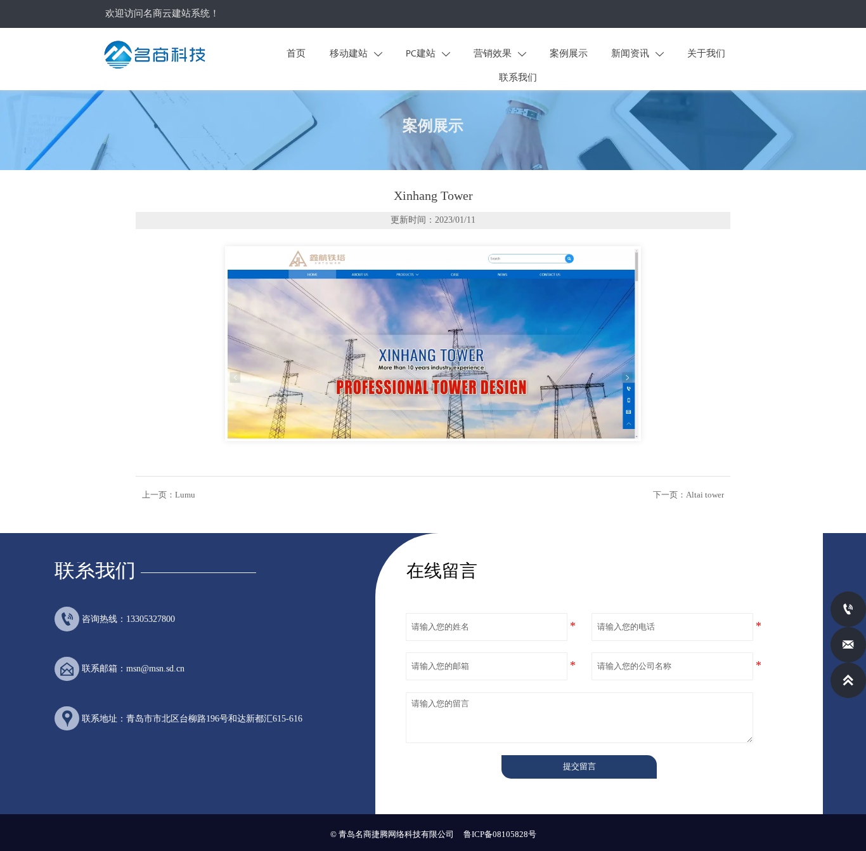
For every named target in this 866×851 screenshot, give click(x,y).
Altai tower (705, 494)
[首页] (154, 54)
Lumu (185, 494)
